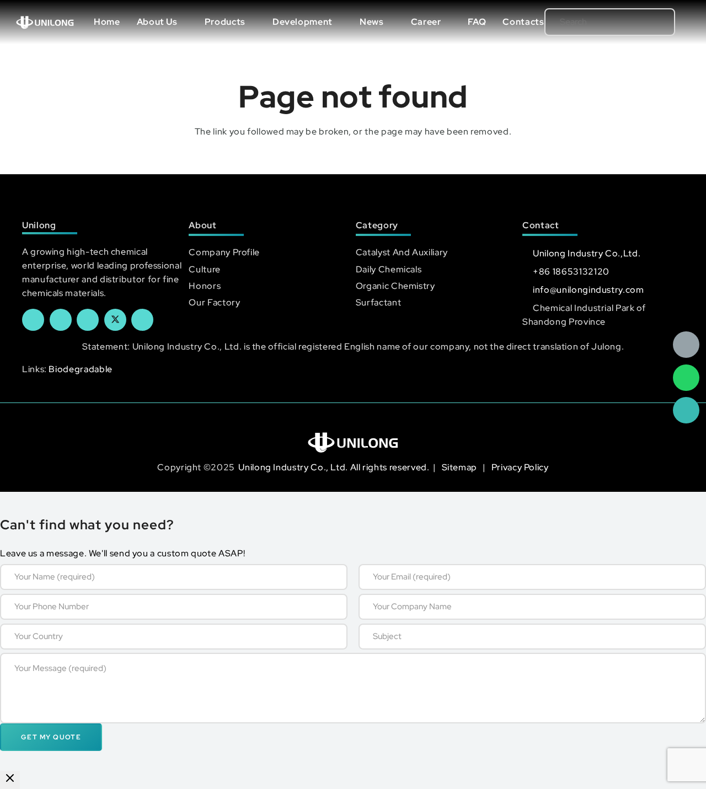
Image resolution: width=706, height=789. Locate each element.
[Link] (45, 22)
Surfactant (378, 302)
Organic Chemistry (395, 286)
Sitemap (460, 467)
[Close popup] (10, 780)
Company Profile (224, 252)
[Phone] (686, 410)
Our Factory (214, 302)
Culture (204, 269)
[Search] (649, 22)
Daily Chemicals (389, 269)
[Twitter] (115, 320)
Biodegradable (80, 369)
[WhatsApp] (686, 377)
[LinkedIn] (61, 320)
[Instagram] (142, 320)
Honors (205, 286)
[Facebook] (33, 320)
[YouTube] (88, 320)
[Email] (686, 344)
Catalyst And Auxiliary (402, 252)
